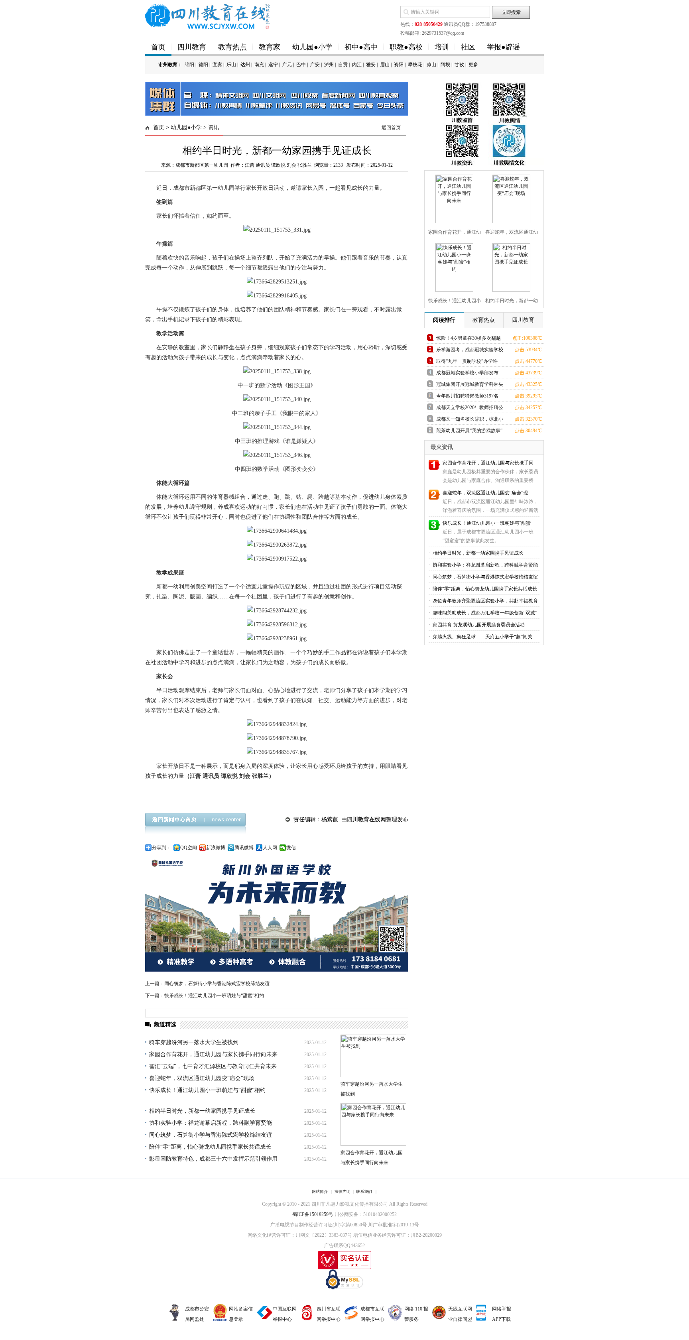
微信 (291, 847)
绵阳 (189, 64)
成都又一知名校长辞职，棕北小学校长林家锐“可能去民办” (469, 420)
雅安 (371, 64)
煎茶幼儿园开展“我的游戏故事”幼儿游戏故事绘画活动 (469, 432)
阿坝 (445, 64)
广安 (315, 64)
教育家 (269, 47)
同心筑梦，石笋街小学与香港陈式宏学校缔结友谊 (217, 983)
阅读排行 (444, 320)
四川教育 (191, 47)
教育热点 (232, 47)
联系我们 (364, 1191)
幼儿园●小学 (312, 47)
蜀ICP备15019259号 (312, 1214)
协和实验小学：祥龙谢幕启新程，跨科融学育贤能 (210, 1123)
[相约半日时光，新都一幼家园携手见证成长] (510, 266)
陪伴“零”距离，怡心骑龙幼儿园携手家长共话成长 (210, 1147)
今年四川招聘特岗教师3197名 (467, 396)
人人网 (270, 847)
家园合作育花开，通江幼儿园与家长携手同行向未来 (213, 1054)
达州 (245, 64)
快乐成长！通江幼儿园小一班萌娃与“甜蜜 (487, 523)
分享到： (161, 847)
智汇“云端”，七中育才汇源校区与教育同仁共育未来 (213, 1066)
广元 (287, 64)
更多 (473, 64)
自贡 (343, 64)
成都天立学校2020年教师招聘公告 (469, 409)
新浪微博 (215, 847)
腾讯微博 (244, 847)
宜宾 (217, 64)
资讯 (213, 127)
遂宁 (273, 64)
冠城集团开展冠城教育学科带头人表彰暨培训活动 (469, 386)
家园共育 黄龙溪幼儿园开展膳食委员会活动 (478, 625)
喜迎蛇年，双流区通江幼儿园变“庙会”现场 (201, 1078)
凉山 (431, 64)
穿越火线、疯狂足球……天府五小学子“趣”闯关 (481, 637)
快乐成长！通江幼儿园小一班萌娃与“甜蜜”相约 (214, 995)
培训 (442, 47)
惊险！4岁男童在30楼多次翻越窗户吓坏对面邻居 (468, 339)
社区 (468, 47)
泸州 (329, 64)
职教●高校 (406, 47)
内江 (357, 64)
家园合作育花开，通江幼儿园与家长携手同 (488, 463)
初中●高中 (361, 47)
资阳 (399, 64)
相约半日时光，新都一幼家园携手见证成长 (202, 1111)
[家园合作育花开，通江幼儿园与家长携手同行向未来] (453, 197)
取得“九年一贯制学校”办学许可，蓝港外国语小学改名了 (467, 362)
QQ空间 (188, 847)
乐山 (231, 64)
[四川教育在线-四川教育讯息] (208, 16)
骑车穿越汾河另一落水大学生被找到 (193, 1042)
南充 (259, 64)
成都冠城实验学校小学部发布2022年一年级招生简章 (467, 374)
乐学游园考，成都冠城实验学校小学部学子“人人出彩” (469, 351)
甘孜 (459, 64)
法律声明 (342, 1191)
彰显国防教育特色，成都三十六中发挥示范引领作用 (213, 1159)
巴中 (301, 64)
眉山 (385, 64)
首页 (158, 47)
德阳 (203, 64)
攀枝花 (415, 64)
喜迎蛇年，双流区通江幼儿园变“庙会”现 (485, 493)
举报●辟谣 (503, 47)
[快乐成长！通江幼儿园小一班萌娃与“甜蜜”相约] (453, 266)
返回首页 (391, 127)
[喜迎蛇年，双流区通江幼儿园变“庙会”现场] (510, 197)
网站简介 (320, 1191)
